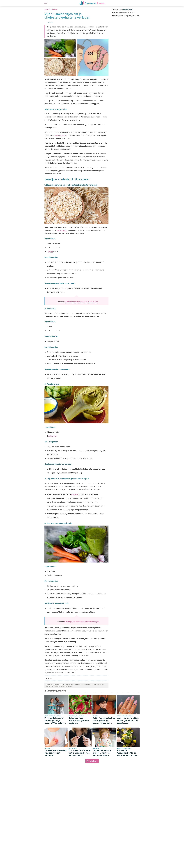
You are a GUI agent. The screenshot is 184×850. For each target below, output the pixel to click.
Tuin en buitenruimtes (76, 716)
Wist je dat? (73, 748)
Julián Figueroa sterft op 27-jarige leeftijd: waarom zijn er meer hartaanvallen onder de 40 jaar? (103, 720)
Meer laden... (92, 761)
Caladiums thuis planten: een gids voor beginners (79, 720)
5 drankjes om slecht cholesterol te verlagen (81, 622)
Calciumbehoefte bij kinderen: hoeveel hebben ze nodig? (101, 753)
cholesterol (62, 230)
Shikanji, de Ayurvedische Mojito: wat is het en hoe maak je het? (127, 753)
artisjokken (52, 436)
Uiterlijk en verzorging (52, 716)
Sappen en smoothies (124, 748)
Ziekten (95, 716)
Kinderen (95, 748)
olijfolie (74, 494)
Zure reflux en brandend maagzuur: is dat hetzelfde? (55, 753)
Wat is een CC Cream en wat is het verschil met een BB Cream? (80, 753)
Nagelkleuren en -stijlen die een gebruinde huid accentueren (128, 720)
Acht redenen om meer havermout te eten (81, 302)
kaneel (50, 251)
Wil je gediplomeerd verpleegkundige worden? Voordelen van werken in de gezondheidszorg (55, 720)
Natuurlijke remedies (50, 9)
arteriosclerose (60, 135)
